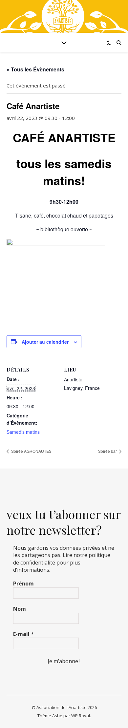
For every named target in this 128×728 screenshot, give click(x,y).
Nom (19, 608)
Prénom (23, 583)
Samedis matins (23, 432)
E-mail (23, 634)
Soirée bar (108, 451)
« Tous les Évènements (35, 69)
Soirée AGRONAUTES (31, 451)
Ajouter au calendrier (45, 341)
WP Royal (80, 715)
